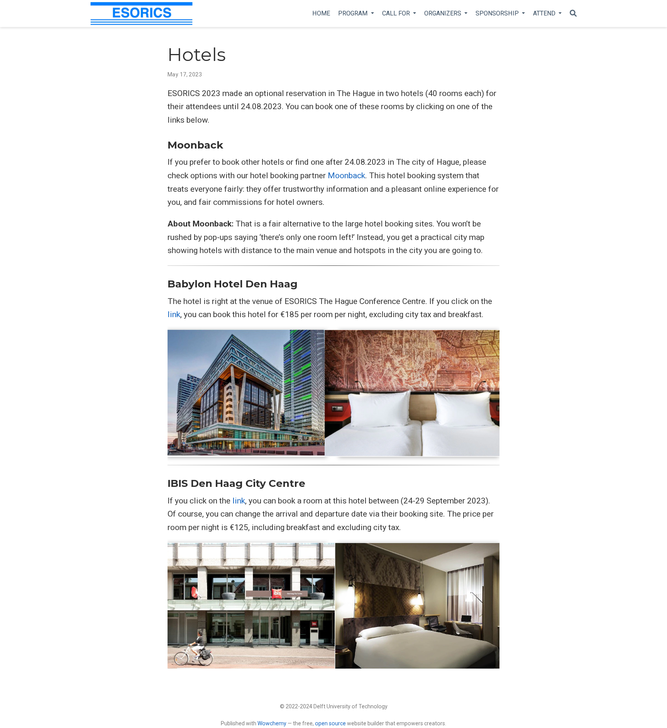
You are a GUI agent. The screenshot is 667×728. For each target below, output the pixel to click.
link (174, 314)
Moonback (346, 175)
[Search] (573, 13)
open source (330, 723)
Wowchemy (271, 723)
